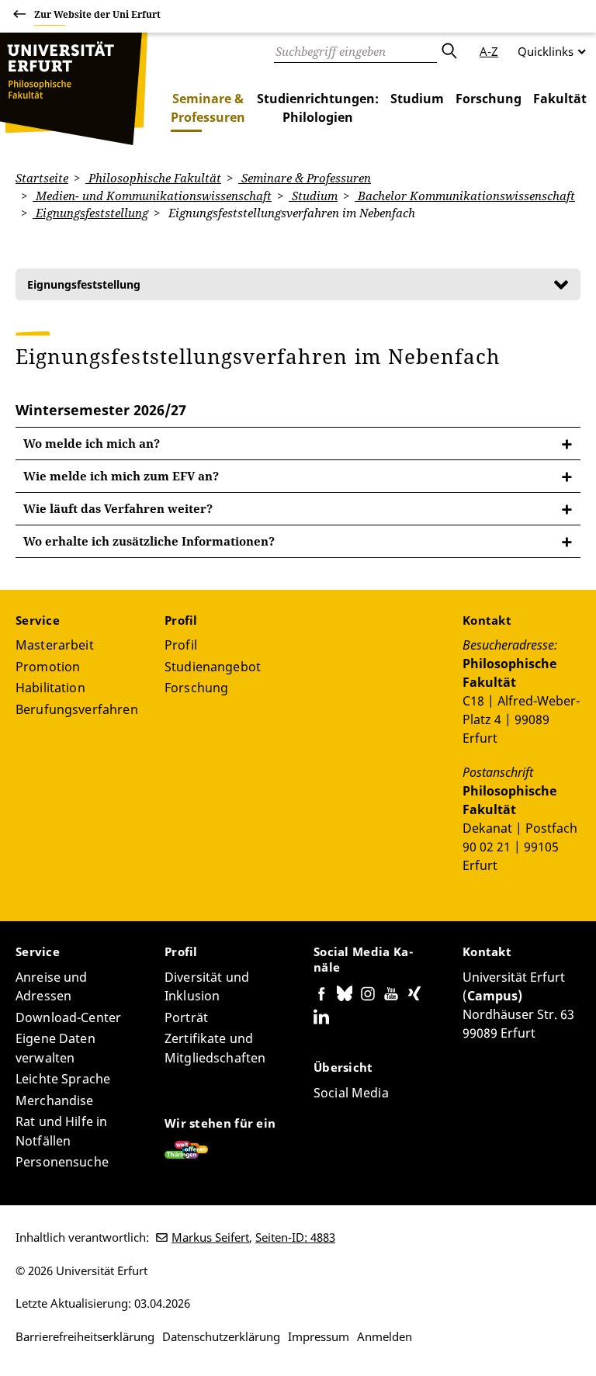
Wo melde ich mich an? (91, 443)
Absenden (448, 51)
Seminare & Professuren (208, 108)
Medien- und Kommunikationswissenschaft (152, 195)
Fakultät (560, 98)
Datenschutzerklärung (221, 1336)
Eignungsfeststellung (90, 212)
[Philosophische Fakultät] (73, 89)
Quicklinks (545, 51)
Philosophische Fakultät (153, 177)
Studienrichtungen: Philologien (318, 108)
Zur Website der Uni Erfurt (97, 14)
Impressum (318, 1336)
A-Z (489, 51)
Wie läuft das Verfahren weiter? (118, 508)
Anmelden (384, 1336)
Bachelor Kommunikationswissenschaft (465, 195)
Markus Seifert (210, 1237)
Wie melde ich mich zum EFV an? (121, 476)
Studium (417, 98)
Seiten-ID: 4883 (295, 1237)
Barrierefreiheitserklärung (85, 1336)
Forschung (489, 98)
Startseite (42, 177)
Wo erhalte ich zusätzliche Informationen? (149, 541)
